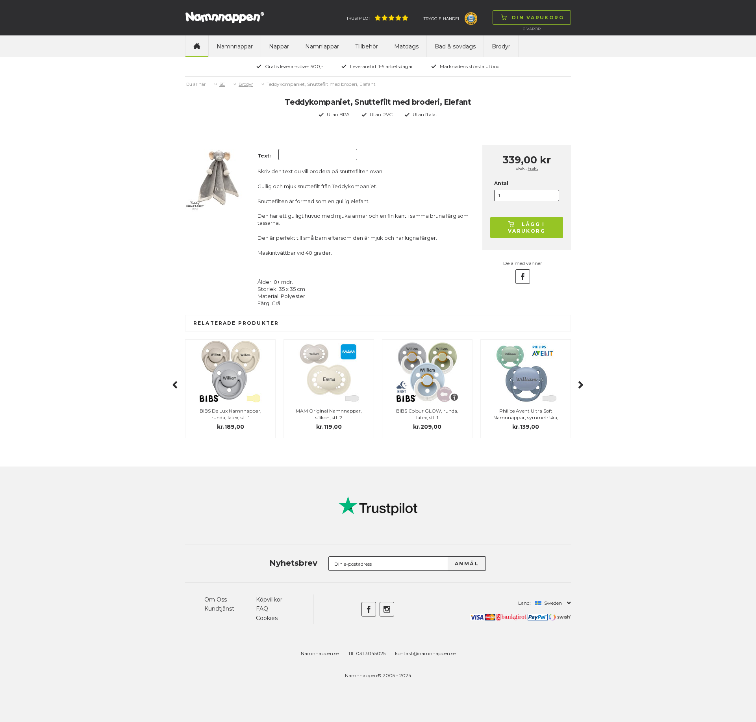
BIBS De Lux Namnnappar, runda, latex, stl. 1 (230, 414)
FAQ (262, 608)
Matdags (406, 46)
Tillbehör (366, 46)
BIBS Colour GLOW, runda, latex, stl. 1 (427, 414)
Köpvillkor (269, 599)
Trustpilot (358, 18)
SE (222, 84)
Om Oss (215, 599)
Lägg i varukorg (526, 227)
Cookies (267, 618)
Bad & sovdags (455, 46)
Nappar (279, 46)
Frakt (533, 168)
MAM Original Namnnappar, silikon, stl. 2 (329, 414)
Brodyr (501, 46)
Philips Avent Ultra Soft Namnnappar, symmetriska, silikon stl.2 (525, 417)
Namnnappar (235, 46)
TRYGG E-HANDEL (442, 18)
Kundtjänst (219, 608)
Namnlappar (322, 46)
